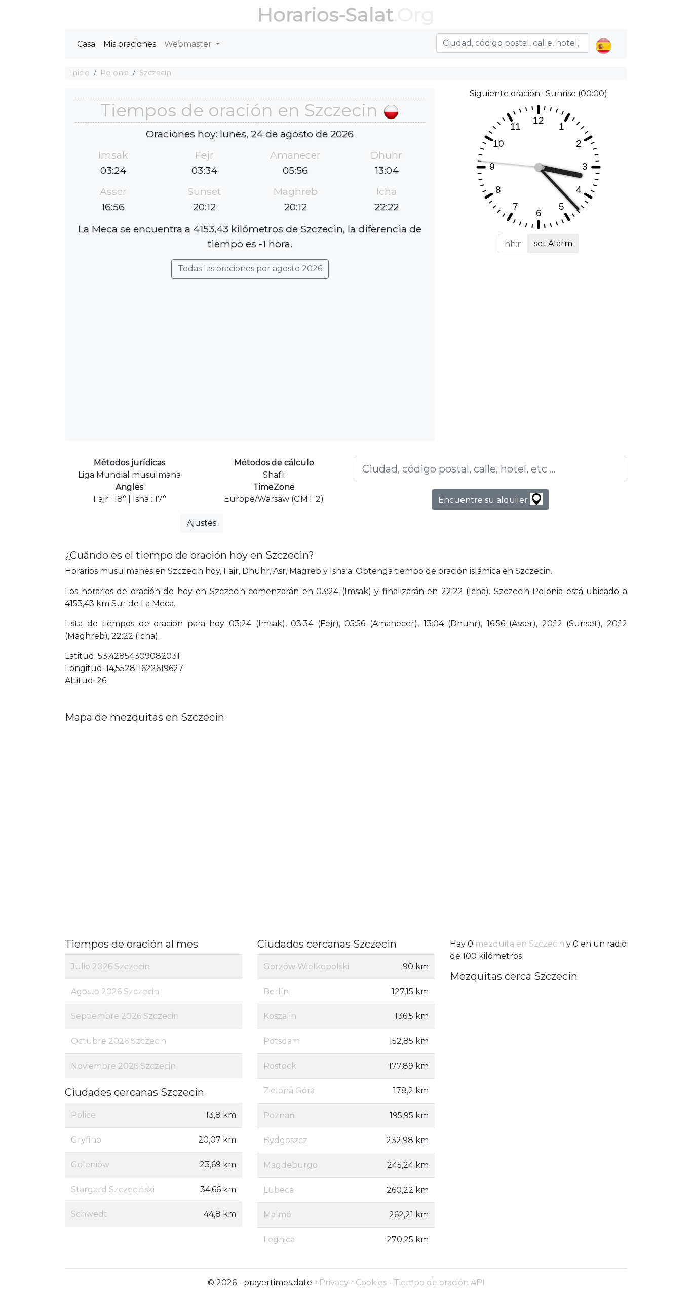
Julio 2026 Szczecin (110, 966)
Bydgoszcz (285, 1140)
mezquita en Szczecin (519, 944)
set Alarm (553, 243)
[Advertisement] (250, 354)
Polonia (114, 72)
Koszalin (279, 1016)
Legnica (279, 1239)
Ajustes (201, 523)
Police (83, 1115)
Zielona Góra (289, 1090)
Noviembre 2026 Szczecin (123, 1066)
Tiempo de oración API (439, 1282)
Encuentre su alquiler (484, 500)
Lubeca (278, 1190)
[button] (603, 37)
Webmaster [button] (189, 44)
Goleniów (90, 1164)
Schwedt (89, 1214)
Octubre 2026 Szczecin (118, 1041)
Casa (86, 44)
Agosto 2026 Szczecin (115, 991)
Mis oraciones (129, 44)
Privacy (334, 1282)
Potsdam (281, 1041)
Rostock (279, 1066)
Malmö (277, 1215)
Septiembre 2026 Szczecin (125, 1016)
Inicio (80, 72)
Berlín (276, 991)
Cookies (371, 1282)
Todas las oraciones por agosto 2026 (250, 268)
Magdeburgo (290, 1165)
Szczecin (155, 72)
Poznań (279, 1115)
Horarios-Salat (325, 14)
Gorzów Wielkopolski (306, 966)
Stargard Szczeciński (113, 1189)
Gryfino (86, 1140)
